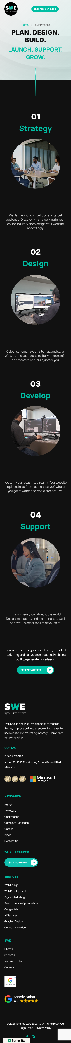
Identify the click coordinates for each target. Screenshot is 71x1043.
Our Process (11, 816)
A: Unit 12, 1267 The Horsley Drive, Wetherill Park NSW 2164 (33, 764)
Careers (9, 967)
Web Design (11, 885)
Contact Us (11, 841)
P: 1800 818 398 (13, 756)
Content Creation (15, 927)
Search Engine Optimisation (21, 903)
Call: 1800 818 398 (45, 9)
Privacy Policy (43, 1028)
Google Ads (11, 909)
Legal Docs (26, 1028)
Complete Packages (16, 823)
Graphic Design (13, 921)
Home (25, 25)
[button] (64, 9)
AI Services (11, 915)
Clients (8, 949)
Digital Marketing (14, 897)
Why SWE (10, 810)
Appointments (13, 961)
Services (9, 955)
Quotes (8, 829)
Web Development (15, 891)
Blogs (7, 835)
